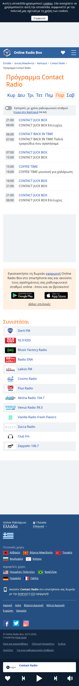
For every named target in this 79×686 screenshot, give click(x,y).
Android (23, 594)
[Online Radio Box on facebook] (6, 623)
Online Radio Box (28, 52)
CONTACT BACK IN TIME (36, 134)
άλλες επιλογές (39, 304)
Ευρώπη (8, 610)
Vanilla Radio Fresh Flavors (37, 417)
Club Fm (24, 436)
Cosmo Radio (27, 379)
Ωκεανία (21, 610)
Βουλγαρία (16, 559)
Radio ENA (25, 359)
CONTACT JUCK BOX (33, 120)
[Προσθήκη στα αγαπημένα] (7, 678)
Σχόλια (61, 643)
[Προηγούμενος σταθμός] (23, 678)
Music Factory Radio (32, 350)
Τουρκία (67, 552)
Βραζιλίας (51, 572)
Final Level (20, 637)
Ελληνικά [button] (38, 526)
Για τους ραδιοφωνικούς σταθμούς (35, 650)
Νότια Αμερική (55, 605)
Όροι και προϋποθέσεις (15, 643)
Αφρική (7, 605)
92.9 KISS (24, 340)
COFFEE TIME (28, 166)
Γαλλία (34, 578)
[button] (39, 678)
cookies (48, 3)
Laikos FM (25, 369)
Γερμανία (15, 578)
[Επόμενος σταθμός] (55, 678)
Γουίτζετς (8, 650)
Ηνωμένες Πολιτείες (22, 572)
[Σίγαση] (71, 678)
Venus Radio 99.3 (30, 407)
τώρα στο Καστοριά (26, 112)
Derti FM (24, 330)
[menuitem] (11, 95)
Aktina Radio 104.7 (31, 398)
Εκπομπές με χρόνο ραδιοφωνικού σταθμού (41, 108)
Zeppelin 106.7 (28, 446)
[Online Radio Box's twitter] (16, 623)
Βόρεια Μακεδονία (41, 552)
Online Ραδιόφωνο (14, 525)
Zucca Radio (26, 427)
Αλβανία (15, 552)
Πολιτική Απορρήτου (43, 643)
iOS (33, 594)
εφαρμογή (53, 273)
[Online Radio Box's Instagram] (26, 623)
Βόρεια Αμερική (33, 605)
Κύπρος (37, 559)
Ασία (18, 605)
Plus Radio (25, 388)
